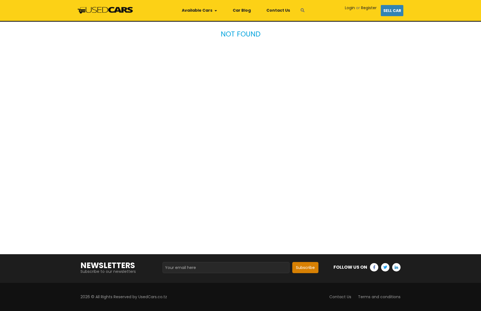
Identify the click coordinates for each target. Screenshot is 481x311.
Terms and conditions (379, 297)
